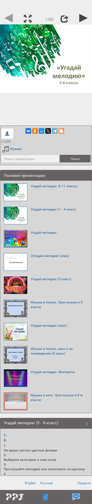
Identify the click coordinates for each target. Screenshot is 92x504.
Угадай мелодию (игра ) (49, 325)
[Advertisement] (46, 6)
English (30, 483)
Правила (84, 483)
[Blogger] (61, 131)
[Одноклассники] (35, 131)
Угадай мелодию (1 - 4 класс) (53, 209)
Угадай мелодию (44, 232)
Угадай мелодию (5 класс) (51, 278)
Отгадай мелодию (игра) (50, 255)
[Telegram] (55, 131)
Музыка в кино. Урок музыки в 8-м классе (57, 397)
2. (5, 440)
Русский (46, 483)
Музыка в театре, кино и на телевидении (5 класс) (52, 350)
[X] (48, 131)
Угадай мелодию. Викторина (53, 371)
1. (5, 435)
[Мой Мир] (41, 131)
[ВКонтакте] (28, 131)
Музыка (15, 148)
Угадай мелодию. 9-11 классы (54, 185)
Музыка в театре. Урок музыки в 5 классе (57, 304)
